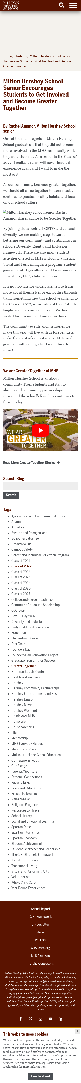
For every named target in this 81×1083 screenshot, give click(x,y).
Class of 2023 (21, 572)
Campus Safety (22, 549)
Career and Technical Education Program (40, 555)
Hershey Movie (21, 705)
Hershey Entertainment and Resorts (36, 694)
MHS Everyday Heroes (27, 744)
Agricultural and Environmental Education (41, 516)
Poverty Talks (20, 782)
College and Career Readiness (32, 599)
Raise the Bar (20, 799)
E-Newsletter (40, 924)
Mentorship (19, 738)
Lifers (15, 733)
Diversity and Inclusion (27, 622)
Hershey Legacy (22, 699)
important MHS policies (51, 1001)
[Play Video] (40, 430)
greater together (62, 184)
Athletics (17, 527)
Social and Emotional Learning (32, 821)
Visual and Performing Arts (30, 871)
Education (18, 633)
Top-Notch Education (26, 860)
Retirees (40, 940)
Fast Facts (18, 644)
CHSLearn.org (40, 948)
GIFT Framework (41, 917)
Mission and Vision (24, 749)
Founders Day (21, 649)
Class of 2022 (20, 304)
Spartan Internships (25, 832)
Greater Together (23, 666)
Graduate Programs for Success (33, 660)
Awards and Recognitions (29, 533)
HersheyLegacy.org (41, 963)
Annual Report (40, 909)
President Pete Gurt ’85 (27, 788)
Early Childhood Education (30, 627)
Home (7, 56)
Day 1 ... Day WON (23, 616)
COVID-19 (18, 610)
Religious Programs (24, 805)
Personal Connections (26, 777)
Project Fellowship (24, 793)
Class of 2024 (21, 577)
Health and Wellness (25, 677)
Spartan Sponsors (24, 838)
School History (21, 816)
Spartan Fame (21, 827)
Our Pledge (19, 766)
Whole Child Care (23, 882)
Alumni (16, 522)
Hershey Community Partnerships (35, 688)
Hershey (17, 683)
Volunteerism (20, 877)
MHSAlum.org (40, 956)
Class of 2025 (21, 583)
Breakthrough (21, 544)
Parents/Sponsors (24, 771)
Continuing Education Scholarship (35, 605)
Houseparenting (22, 727)
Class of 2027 (20, 594)
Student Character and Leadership (35, 849)
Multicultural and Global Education (36, 755)
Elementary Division (25, 638)
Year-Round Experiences (28, 888)
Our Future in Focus (25, 760)
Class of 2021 (20, 560)
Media (40, 932)
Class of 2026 (21, 588)
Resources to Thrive (25, 810)
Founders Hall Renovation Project (34, 655)
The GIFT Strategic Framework (32, 855)
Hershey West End (24, 710)
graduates (23, 144)
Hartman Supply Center (28, 671)
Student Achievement (26, 844)
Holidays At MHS (23, 716)
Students (21, 56)
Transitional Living (24, 866)
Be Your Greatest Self (26, 538)
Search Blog (13, 478)
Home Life (18, 721)
